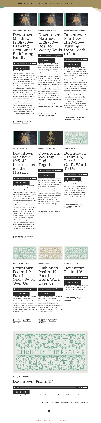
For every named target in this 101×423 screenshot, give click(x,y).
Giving (60, 3)
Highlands (42, 321)
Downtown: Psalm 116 (75, 270)
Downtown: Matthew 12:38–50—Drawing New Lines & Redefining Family (25, 46)
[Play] (15, 63)
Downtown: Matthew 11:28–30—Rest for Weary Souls (50, 42)
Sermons (43, 3)
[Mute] (30, 63)
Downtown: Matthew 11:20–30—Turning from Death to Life (75, 44)
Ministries (69, 3)
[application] (25, 63)
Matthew (16, 123)
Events (52, 3)
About (34, 3)
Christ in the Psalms (73, 204)
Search (84, 3)
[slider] (34, 63)
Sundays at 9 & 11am (36, 421)
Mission (42, 213)
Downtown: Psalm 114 (33, 382)
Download (21, 68)
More (79, 3)
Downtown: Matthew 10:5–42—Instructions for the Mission (24, 163)
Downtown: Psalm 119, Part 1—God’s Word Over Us (24, 275)
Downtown (19, 121)
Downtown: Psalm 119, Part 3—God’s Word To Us (75, 161)
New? (26, 3)
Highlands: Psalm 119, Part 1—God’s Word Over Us (49, 275)
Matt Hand (29, 121)
